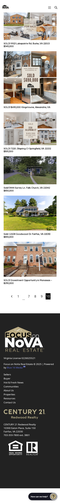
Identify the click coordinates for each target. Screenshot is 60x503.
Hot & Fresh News (13, 382)
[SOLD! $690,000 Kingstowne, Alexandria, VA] (30, 102)
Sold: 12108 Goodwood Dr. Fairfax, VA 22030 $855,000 (27, 235)
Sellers (7, 374)
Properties (9, 394)
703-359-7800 (11, 435)
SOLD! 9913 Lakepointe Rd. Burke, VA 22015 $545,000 (27, 45)
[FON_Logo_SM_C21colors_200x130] (5, 6)
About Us (9, 390)
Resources (9, 398)
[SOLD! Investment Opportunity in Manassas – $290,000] (30, 275)
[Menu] (49, 7)
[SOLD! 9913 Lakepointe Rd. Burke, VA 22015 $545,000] (30, 39)
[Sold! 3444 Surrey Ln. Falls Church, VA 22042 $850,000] (30, 183)
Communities (11, 386)
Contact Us (10, 402)
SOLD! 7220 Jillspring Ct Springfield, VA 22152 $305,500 (27, 150)
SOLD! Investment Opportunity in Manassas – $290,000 (28, 281)
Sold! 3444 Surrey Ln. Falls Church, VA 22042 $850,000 (27, 189)
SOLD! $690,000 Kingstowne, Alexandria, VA (27, 107)
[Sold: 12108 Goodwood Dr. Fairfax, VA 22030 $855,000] (30, 229)
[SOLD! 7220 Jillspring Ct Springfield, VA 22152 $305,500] (30, 144)
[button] (56, 7)
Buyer (7, 378)
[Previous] (11, 296)
